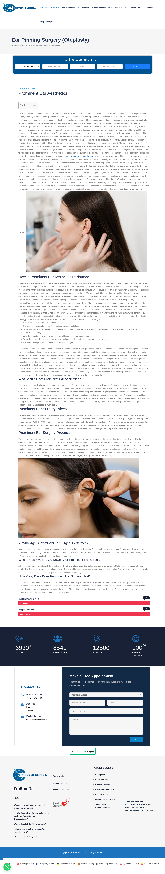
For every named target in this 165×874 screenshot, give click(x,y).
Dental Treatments (115, 7)
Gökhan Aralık (137, 801)
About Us (149, 7)
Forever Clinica (81, 853)
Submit (137, 67)
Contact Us (135, 7)
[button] (7, 867)
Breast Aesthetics (99, 7)
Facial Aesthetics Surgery (49, 7)
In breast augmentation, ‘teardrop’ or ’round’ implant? (29, 830)
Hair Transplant (83, 7)
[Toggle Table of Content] (33, 105)
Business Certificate (60, 789)
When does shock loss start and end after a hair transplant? (29, 806)
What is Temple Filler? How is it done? (30, 824)
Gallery (41, 22)
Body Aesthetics (68, 7)
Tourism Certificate (60, 783)
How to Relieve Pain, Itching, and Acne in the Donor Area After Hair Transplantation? (31, 816)
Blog (127, 7)
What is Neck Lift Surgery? (25, 837)
